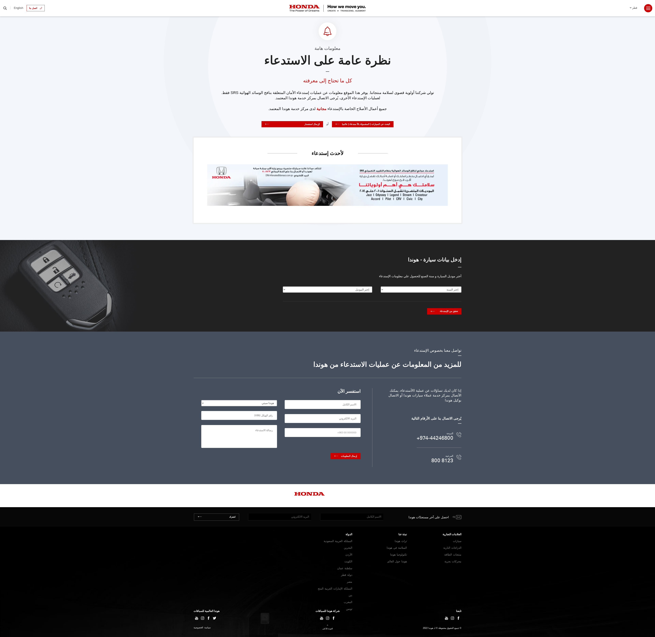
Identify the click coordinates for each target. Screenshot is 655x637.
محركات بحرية (453, 561)
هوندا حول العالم (397, 561)
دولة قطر (346, 574)
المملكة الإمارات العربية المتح (335, 588)
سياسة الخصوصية (202, 628)
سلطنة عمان (344, 568)
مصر (349, 581)
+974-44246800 (435, 438)
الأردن (348, 554)
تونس (349, 608)
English (18, 8)
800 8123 (442, 460)
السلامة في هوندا (397, 547)
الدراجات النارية (452, 547)
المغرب (348, 602)
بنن (350, 595)
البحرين (348, 547)
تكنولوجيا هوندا (398, 554)
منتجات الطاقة (452, 554)
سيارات (457, 541)
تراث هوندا (401, 541)
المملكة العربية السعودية (338, 541)
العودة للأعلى (327, 629)
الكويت (348, 561)
